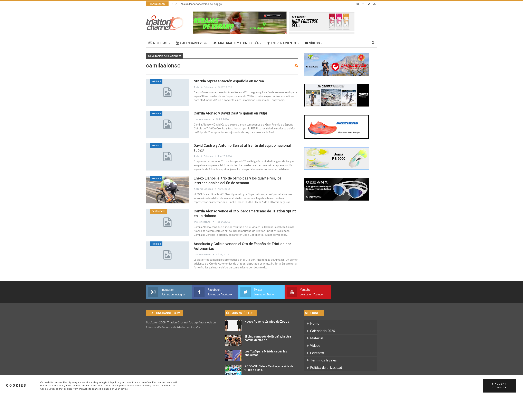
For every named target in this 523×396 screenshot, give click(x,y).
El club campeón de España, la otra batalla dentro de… (268, 338)
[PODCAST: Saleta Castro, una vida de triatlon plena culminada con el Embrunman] (233, 370)
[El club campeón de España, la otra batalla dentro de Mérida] (233, 340)
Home (314, 323)
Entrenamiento (283, 43)
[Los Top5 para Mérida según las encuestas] (233, 355)
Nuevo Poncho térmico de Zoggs (201, 4)
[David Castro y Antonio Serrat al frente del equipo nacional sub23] (167, 157)
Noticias (160, 43)
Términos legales (323, 360)
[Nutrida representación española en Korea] (167, 92)
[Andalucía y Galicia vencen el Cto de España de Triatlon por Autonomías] (167, 255)
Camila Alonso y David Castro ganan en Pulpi (230, 113)
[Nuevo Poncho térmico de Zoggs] (233, 325)
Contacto (317, 353)
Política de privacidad (326, 367)
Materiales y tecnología (238, 43)
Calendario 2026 (193, 43)
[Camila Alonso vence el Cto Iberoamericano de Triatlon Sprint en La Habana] (167, 222)
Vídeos (314, 43)
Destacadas (158, 211)
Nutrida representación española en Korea (229, 81)
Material (316, 338)
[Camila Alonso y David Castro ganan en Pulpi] (167, 124)
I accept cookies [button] (499, 385)
